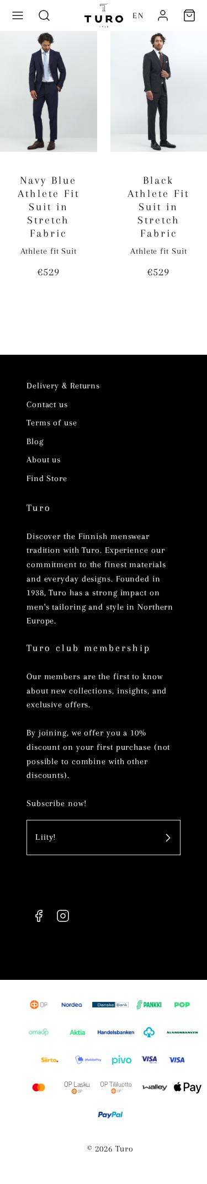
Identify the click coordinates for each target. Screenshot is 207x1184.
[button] (17, 15)
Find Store (46, 478)
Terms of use (51, 423)
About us (43, 460)
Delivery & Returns (63, 386)
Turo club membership (88, 647)
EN (138, 15)
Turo (38, 507)
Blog (35, 441)
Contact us (47, 404)
